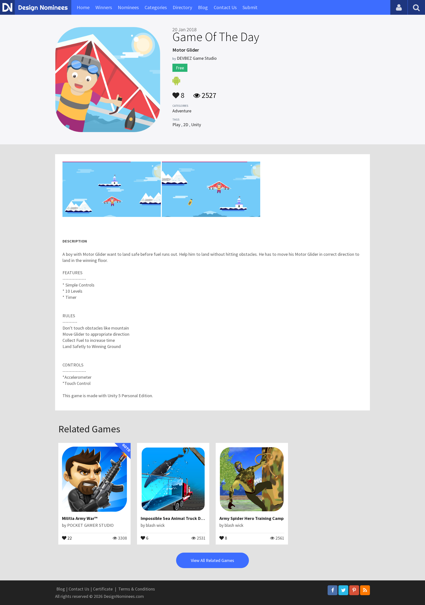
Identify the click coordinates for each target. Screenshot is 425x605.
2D (185, 124)
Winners (103, 7)
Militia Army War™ (79, 518)
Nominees (128, 7)
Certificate (103, 589)
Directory (182, 7)
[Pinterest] (354, 590)
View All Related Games (212, 560)
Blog (203, 7)
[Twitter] (343, 590)
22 (69, 537)
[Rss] (365, 590)
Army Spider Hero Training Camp (251, 518)
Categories (156, 7)
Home (83, 7)
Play (176, 124)
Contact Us (225, 7)
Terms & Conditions (136, 589)
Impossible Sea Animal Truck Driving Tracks (183, 518)
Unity (196, 124)
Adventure (181, 111)
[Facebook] (332, 590)
